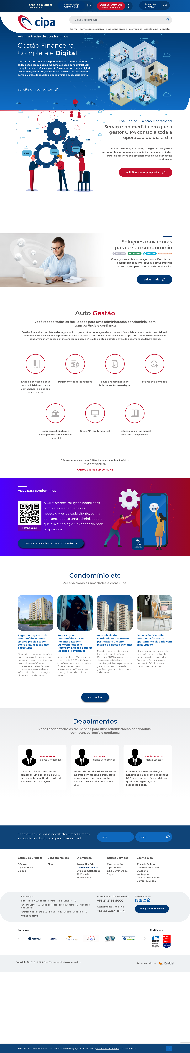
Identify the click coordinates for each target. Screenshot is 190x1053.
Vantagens (143, 955)
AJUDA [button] (150, 5)
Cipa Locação (115, 945)
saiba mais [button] (152, 360)
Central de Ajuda (146, 962)
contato (165, 29)
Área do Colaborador (89, 952)
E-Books (22, 945)
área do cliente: (40, 4)
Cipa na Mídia (25, 948)
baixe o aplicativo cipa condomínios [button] (51, 624)
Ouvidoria (142, 952)
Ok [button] (169, 1048)
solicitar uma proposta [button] (143, 253)
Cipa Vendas (114, 948)
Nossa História (85, 945)
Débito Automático (148, 948)
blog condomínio (116, 29)
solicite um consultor (35, 170)
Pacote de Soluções (148, 958)
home (74, 29)
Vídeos (22, 952)
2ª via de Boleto (146, 945)
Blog (50, 945)
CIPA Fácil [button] (71, 5)
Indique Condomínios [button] (152, 990)
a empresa (135, 29)
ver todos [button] (95, 778)
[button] (14, 54)
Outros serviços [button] (111, 5)
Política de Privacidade (107, 1048)
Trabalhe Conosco (87, 948)
